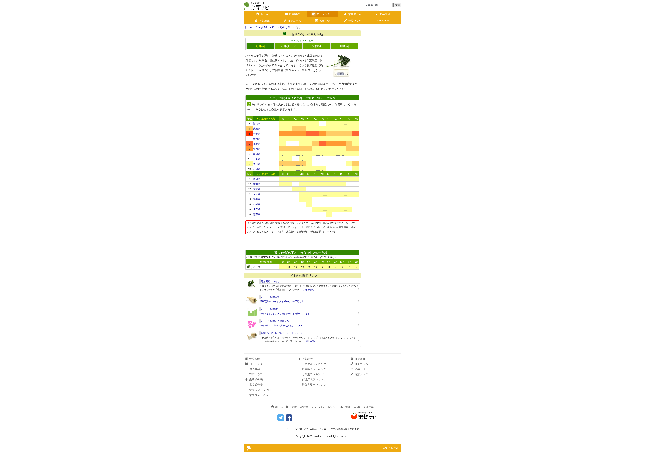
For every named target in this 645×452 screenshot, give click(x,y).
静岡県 (256, 148)
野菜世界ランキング (314, 384)
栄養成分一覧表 (258, 395)
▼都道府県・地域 (266, 118)
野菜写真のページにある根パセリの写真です (281, 301)
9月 (335, 118)
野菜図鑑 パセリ (270, 281)
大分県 (256, 194)
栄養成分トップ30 (260, 390)
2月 (289, 118)
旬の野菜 (285, 27)
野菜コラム (294, 21)
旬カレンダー (324, 14)
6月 (315, 118)
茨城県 (256, 128)
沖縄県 (256, 199)
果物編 (316, 46)
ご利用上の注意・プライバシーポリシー (314, 407)
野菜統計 (384, 14)
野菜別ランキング (312, 374)
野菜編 (260, 46)
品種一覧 (324, 21)
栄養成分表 (354, 14)
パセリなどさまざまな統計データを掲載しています (285, 313)
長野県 (256, 143)
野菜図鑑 (294, 14)
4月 (302, 118)
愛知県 (256, 153)
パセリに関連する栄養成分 (275, 321)
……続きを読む (306, 289)
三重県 (256, 158)
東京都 (256, 189)
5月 (309, 118)
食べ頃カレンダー (266, 27)
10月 (342, 118)
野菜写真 (264, 21)
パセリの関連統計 (270, 309)
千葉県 (256, 133)
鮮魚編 (344, 46)
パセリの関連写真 (270, 297)
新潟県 (256, 138)
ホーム (264, 14)
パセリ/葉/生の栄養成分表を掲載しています (281, 325)
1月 (282, 118)
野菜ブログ (354, 21)
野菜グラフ (288, 46)
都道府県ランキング (314, 379)
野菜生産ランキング (314, 364)
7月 (322, 118)
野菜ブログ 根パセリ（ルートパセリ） (282, 333)
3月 (295, 118)
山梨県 (256, 204)
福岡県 (256, 179)
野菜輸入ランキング (314, 369)
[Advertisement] (302, 241)
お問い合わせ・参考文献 (359, 407)
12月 (355, 118)
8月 (329, 118)
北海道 (256, 209)
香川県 (256, 163)
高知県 (256, 168)
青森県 (256, 214)
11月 (349, 118)
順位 (249, 118)
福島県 (256, 123)
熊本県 (256, 184)
